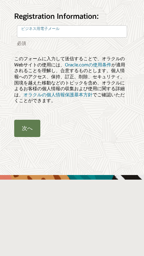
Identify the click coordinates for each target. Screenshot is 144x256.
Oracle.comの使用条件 (88, 65)
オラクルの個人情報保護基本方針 (58, 94)
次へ (27, 128)
